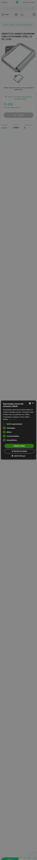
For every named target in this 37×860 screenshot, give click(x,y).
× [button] (33, 403)
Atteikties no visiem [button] (19, 451)
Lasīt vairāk (13, 419)
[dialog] (18, 430)
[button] (18, 456)
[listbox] (30, 403)
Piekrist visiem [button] (19, 446)
